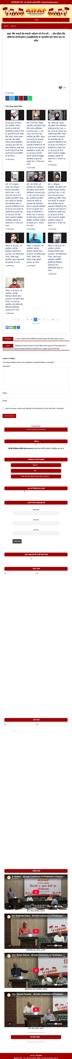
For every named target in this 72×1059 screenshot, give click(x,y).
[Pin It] (21, 98)
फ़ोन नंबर (35, 530)
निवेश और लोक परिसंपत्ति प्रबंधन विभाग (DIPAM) (35, 476)
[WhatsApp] (30, 98)
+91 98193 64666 (30, 2)
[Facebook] (7, 98)
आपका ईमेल (36, 510)
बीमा (35, 471)
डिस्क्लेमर (39, 1055)
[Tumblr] (26, 98)
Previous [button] (6, 711)
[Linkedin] (16, 98)
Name (5, 393)
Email (5, 401)
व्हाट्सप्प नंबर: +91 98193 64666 (25, 1058)
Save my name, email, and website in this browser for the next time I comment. (34, 408)
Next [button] (65, 711)
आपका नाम (36, 520)
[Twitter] (12, 98)
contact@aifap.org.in (49, 2)
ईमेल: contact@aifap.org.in (48, 1058)
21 (53, 319)
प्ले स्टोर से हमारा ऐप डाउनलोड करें (36, 429)
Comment (7, 366)
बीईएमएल (35, 465)
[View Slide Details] (20, 642)
